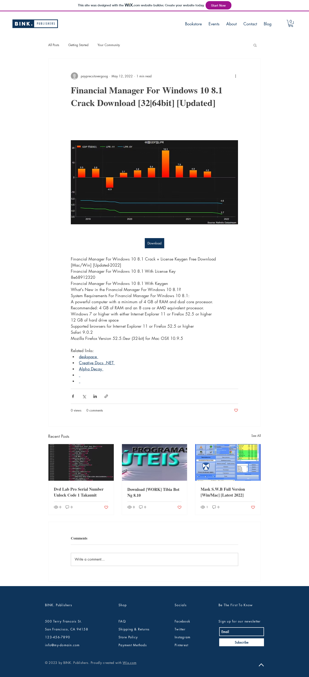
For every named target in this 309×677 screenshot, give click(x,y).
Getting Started (78, 45)
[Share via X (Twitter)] (84, 396)
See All (256, 435)
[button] (291, 23)
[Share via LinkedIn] (95, 396)
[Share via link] (106, 396)
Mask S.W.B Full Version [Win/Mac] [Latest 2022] (223, 492)
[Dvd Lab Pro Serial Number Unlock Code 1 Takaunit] (81, 462)
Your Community (108, 45)
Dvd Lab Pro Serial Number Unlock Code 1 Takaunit (79, 492)
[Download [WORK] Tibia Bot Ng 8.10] (154, 462)
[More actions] (235, 76)
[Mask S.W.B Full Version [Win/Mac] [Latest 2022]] (228, 462)
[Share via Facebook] (73, 396)
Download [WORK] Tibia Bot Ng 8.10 (153, 492)
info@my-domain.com (62, 645)
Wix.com (129, 662)
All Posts (53, 45)
